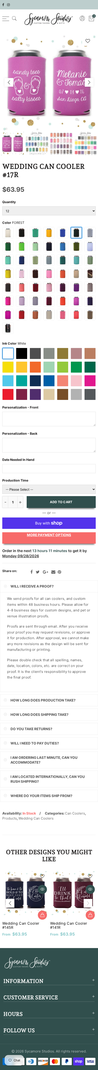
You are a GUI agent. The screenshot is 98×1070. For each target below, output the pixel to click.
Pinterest (59, 572)
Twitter (38, 572)
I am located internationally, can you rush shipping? (47, 779)
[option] (49, 82)
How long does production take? (42, 700)
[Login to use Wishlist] (87, 41)
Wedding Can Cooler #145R (20, 925)
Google (45, 572)
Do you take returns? (31, 729)
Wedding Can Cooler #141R (68, 925)
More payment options (49, 535)
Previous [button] (9, 82)
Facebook (31, 572)
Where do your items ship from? (41, 796)
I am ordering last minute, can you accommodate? (43, 760)
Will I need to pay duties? (34, 743)
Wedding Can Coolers (36, 818)
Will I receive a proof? (32, 586)
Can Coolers (75, 813)
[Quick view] (42, 889)
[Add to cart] (42, 915)
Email (53, 572)
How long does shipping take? (39, 714)
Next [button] (89, 82)
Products (9, 818)
